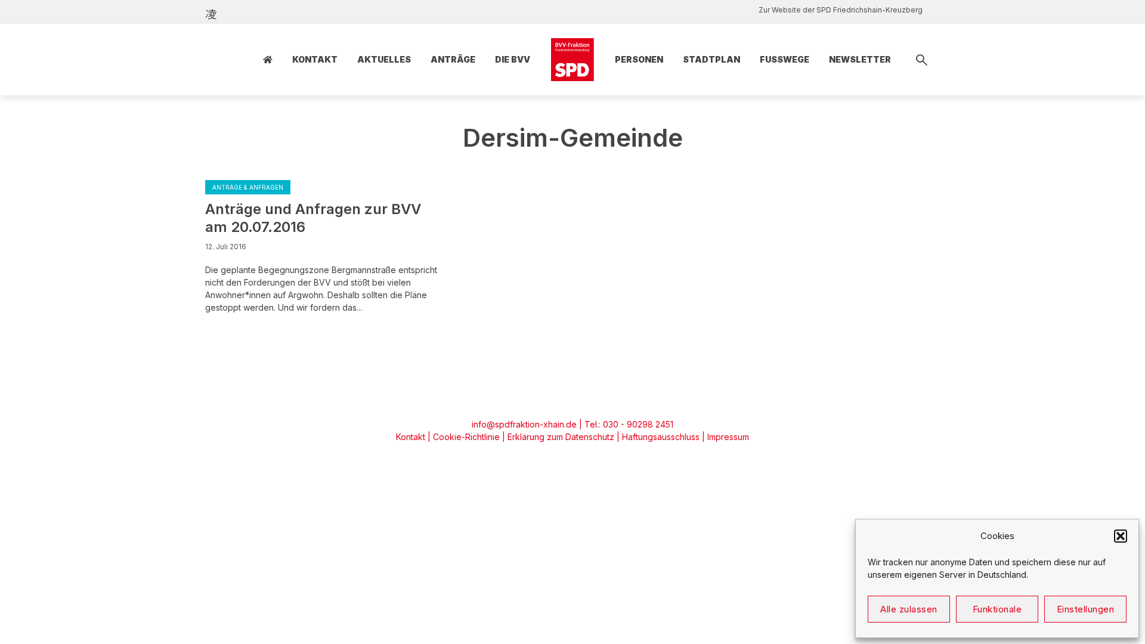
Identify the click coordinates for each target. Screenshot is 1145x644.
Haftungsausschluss (661, 437)
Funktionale (997, 609)
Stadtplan (711, 59)
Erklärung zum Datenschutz (560, 437)
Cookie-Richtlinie (466, 437)
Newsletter (860, 59)
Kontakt (315, 59)
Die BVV (512, 59)
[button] (1121, 536)
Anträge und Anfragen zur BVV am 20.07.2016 (313, 218)
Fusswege (784, 59)
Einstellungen (1086, 609)
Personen (639, 59)
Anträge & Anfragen (247, 187)
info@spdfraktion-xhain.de (524, 424)
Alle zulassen (908, 609)
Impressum (728, 437)
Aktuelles (384, 59)
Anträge (453, 59)
